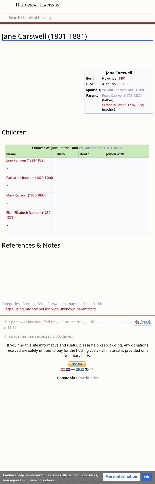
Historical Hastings (37, 5)
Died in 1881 (93, 303)
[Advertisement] (77, 426)
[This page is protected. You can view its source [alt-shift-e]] (129, 47)
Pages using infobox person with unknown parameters (49, 309)
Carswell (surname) (63, 303)
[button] (121, 477)
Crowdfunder (87, 377)
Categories (11, 303)
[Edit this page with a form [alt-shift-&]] (122, 47)
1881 (120, 84)
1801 (122, 78)
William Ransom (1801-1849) (123, 90)
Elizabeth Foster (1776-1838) (123, 105)
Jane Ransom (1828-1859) (25, 160)
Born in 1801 (33, 303)
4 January (109, 84)
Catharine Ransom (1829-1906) (29, 177)
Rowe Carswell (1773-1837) (122, 95)
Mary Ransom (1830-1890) (26, 195)
